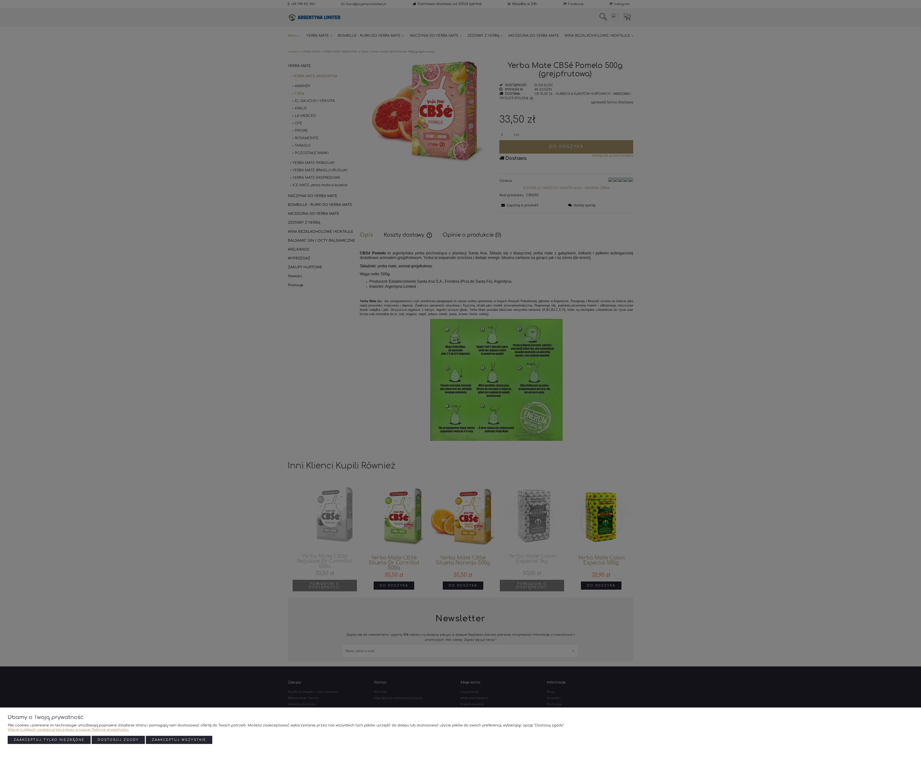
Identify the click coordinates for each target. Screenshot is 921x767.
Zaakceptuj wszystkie (179, 740)
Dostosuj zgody (118, 740)
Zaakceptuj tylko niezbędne (49, 740)
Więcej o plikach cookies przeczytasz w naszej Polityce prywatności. (68, 730)
